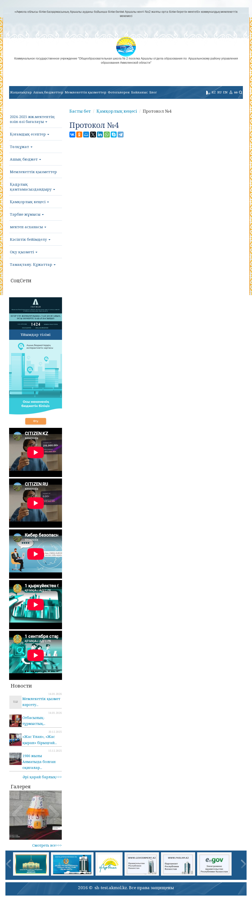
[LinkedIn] (100, 134)
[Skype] (114, 134)
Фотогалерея (119, 92)
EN (225, 92)
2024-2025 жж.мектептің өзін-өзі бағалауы (32, 119)
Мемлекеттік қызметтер (85, 92)
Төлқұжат (20, 146)
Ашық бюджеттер (48, 92)
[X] (93, 134)
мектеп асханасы (27, 226)
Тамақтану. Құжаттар (31, 264)
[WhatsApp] (107, 134)
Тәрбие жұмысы (25, 214)
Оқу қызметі (22, 251)
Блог (153, 92)
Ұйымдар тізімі (35, 334)
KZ (214, 92)
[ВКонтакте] (72, 134)
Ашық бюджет (24, 159)
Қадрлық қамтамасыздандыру (31, 187)
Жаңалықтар (21, 92)
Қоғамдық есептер (28, 134)
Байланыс (139, 92)
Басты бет (80, 111)
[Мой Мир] (86, 134)
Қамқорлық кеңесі (28, 201)
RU (219, 92)
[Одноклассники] (79, 134)
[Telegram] (121, 134)
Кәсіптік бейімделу (29, 239)
